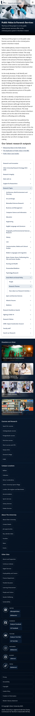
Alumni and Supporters (9, 558)
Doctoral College (7, 454)
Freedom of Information (9, 696)
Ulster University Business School (12, 412)
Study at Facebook (15, 624)
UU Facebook (14, 628)
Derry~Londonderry (8, 479)
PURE (4, 459)
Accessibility (6, 682)
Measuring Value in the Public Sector (14, 148)
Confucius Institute (7, 563)
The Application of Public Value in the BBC (16, 151)
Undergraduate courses (9, 430)
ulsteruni (13, 658)
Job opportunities (7, 529)
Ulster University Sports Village (11, 485)
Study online (6, 449)
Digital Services (6, 568)
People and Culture (7, 591)
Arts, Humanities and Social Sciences (13, 358)
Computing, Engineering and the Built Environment (10, 376)
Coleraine (5, 474)
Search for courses (8, 426)
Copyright (5, 686)
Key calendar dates (8, 534)
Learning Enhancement (9, 587)
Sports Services (6, 498)
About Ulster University (9, 519)
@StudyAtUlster (15, 611)
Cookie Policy (6, 691)
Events (4, 547)
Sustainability (6, 601)
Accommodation (7, 493)
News (4, 542)
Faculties (5, 538)
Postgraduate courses (8, 435)
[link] (17, 353)
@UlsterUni (13, 615)
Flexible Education (7, 582)
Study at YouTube (15, 637)
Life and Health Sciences (10, 394)
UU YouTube (14, 641)
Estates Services (7, 507)
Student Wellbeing (7, 596)
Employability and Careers (9, 572)
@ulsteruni (13, 667)
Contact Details (7, 524)
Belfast (4, 470)
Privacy (5, 677)
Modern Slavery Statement (10, 701)
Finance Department (8, 577)
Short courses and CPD (9, 444)
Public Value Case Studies (11, 153)
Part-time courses (7, 439)
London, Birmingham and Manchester (13, 489)
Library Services (7, 503)
